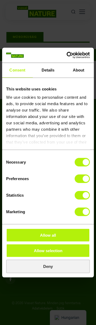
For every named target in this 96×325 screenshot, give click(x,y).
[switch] (82, 178)
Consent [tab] (17, 70)
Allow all (48, 235)
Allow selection (48, 250)
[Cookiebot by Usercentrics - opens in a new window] (68, 55)
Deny (48, 266)
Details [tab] (48, 70)
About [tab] (79, 70)
